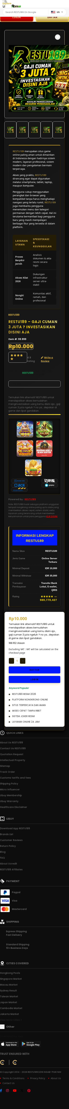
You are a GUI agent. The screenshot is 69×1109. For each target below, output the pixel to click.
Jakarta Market (9, 1014)
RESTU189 (18, 151)
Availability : (15, 372)
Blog (3, 852)
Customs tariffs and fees (15, 777)
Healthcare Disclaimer (13, 807)
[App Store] (10, 1045)
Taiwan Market (9, 996)
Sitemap (5, 766)
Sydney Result (8, 990)
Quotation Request (11, 754)
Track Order (7, 772)
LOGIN (16, 17)
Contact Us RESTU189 (13, 748)
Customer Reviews (11, 840)
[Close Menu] (4, 7)
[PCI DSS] (2, 1062)
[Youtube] (16, 1090)
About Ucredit (8, 863)
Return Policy (8, 846)
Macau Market (9, 984)
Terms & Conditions (13, 1078)
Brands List (6, 834)
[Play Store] (31, 1045)
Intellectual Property (12, 760)
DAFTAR (35, 669)
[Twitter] (23, 1090)
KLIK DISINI (51, 516)
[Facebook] (2, 1090)
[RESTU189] (16, 6)
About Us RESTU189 (11, 742)
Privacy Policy (37, 1078)
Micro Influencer (10, 789)
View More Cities (10, 1020)
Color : (16, 383)
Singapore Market (11, 979)
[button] (57, 37)
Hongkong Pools (10, 973)
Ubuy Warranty (9, 801)
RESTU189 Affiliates (11, 869)
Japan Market (8, 1002)
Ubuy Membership (11, 795)
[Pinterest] (30, 1090)
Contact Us (9, 1083)
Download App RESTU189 (15, 828)
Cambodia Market (11, 1008)
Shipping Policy (9, 783)
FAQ (2, 857)
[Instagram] (9, 1090)
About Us (56, 1078)
